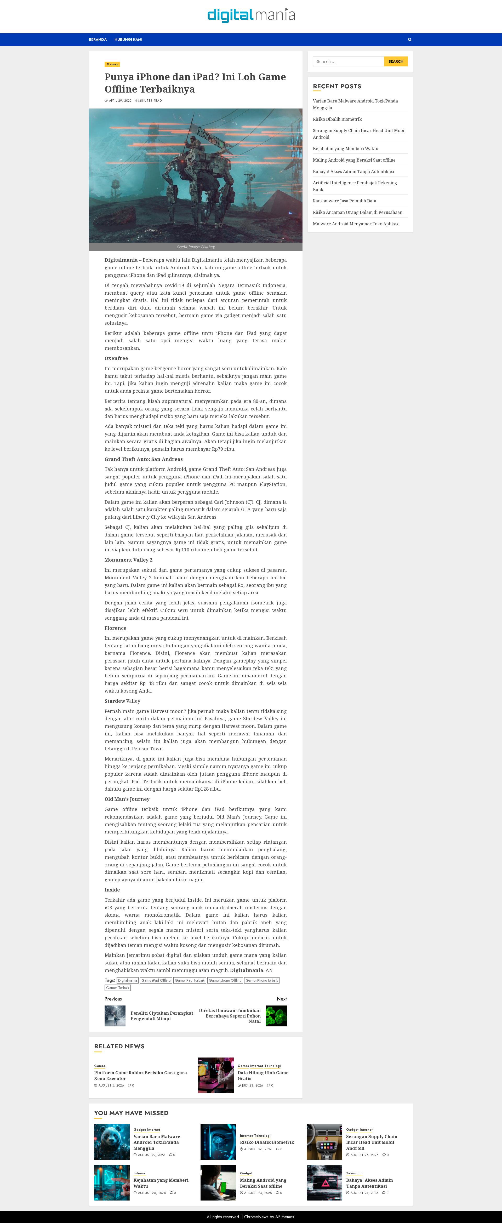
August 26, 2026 (258, 1149)
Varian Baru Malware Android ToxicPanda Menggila (157, 1142)
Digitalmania (127, 980)
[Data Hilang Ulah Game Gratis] (216, 1075)
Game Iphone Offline (225, 980)
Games (112, 64)
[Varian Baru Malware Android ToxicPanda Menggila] (112, 1142)
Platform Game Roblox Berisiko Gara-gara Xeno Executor (140, 1075)
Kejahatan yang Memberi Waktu (345, 148)
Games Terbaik (117, 987)
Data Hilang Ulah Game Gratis (263, 1075)
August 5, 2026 (111, 1086)
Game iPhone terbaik (262, 980)
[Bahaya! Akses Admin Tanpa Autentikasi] (324, 1183)
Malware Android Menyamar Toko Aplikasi (356, 223)
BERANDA (98, 39)
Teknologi (272, 1066)
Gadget (140, 1130)
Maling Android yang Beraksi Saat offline (354, 160)
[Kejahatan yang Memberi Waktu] (112, 1183)
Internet (256, 1066)
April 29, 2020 (120, 101)
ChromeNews (256, 1217)
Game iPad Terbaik (189, 980)
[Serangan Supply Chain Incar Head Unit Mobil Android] (324, 1142)
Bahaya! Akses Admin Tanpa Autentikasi (353, 171)
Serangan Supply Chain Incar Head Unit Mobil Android (371, 1142)
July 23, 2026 (252, 1086)
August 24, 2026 (258, 1193)
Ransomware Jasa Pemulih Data (344, 201)
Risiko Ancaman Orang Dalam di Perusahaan (357, 212)
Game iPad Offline (155, 980)
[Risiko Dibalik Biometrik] (218, 1142)
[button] (410, 40)
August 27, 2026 (151, 1155)
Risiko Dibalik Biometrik (337, 119)
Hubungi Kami (128, 39)
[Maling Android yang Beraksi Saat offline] (218, 1183)
